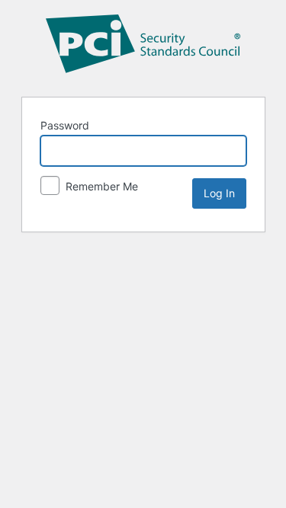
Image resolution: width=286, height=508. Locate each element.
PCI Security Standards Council (143, 46)
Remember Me (100, 186)
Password (64, 125)
